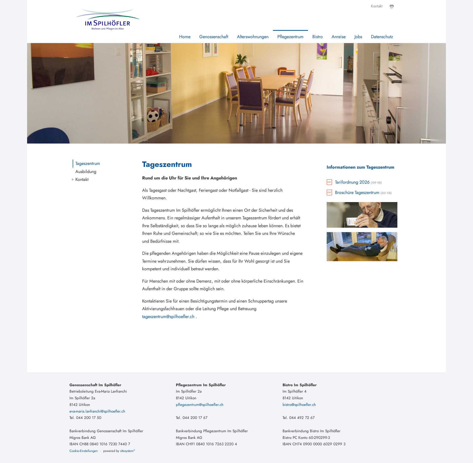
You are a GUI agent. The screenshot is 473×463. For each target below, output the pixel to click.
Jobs (358, 36)
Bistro (317, 36)
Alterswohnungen (253, 36)
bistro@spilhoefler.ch (299, 404)
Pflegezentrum (290, 36)
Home (184, 36)
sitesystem (127, 450)
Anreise (339, 36)
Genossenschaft (213, 36)
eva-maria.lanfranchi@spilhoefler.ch (97, 411)
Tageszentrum (87, 163)
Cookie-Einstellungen (83, 450)
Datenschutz (382, 36)
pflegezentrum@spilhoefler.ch (199, 404)
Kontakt (377, 6)
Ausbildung (85, 171)
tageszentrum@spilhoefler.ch (168, 316)
